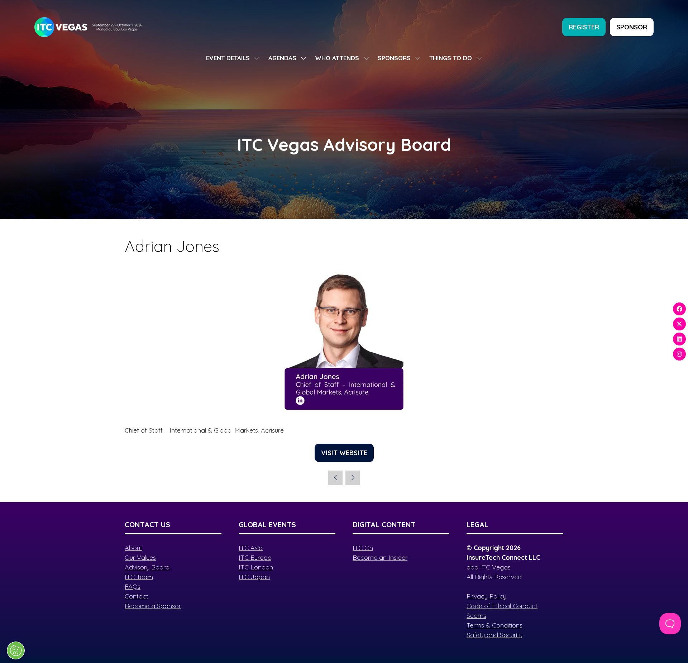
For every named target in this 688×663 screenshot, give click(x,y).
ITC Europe (255, 557)
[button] (584, 27)
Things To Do (450, 58)
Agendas (282, 58)
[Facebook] (679, 308)
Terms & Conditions (494, 625)
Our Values (140, 557)
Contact (136, 596)
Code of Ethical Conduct (502, 606)
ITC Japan (254, 577)
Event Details (228, 58)
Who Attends (337, 58)
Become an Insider (380, 557)
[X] (679, 324)
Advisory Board (147, 567)
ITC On (363, 548)
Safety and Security (494, 635)
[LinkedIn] (679, 339)
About (133, 548)
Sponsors (394, 58)
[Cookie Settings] (16, 650)
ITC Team (139, 577)
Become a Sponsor (153, 606)
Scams (476, 615)
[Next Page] (352, 478)
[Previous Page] (335, 478)
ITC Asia (251, 548)
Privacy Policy (486, 596)
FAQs (132, 586)
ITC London (256, 567)
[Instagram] (679, 354)
